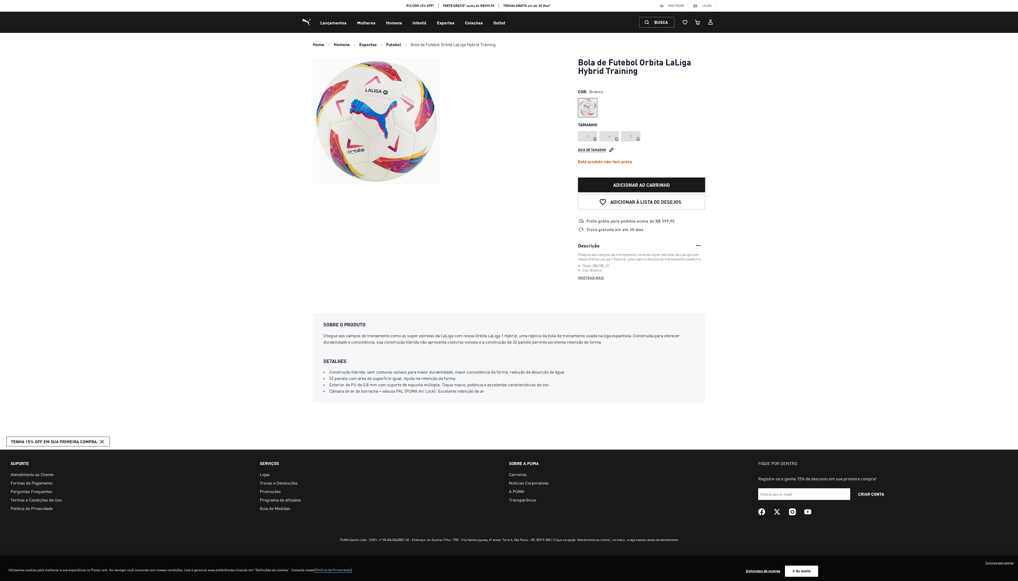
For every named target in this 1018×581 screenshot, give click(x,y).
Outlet (499, 22)
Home (318, 44)
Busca (661, 22)
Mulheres (366, 22)
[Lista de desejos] (685, 22)
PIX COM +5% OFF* (420, 6)
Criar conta (871, 493)
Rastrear (676, 6)
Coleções (474, 22)
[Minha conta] (710, 22)
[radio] (587, 107)
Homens (394, 22)
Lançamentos (333, 22)
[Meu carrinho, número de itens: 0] (697, 22)
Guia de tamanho (592, 150)
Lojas (707, 6)
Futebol (393, 44)
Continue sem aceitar (999, 563)
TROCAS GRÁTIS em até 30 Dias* (527, 6)
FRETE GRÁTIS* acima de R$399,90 (468, 6)
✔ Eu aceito (801, 571)
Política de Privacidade (333, 570)
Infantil (419, 22)
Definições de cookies (763, 571)
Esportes (445, 22)
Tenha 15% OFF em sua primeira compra (54, 441)
